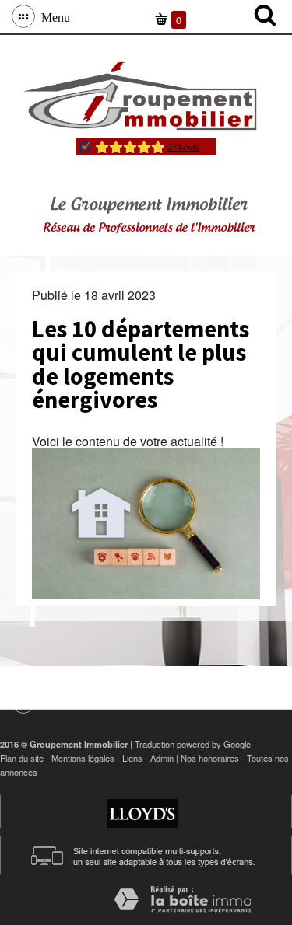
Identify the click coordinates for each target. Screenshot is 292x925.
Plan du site (22, 758)
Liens (132, 758)
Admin (162, 758)
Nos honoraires (210, 758)
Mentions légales (82, 758)
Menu (52, 16)
